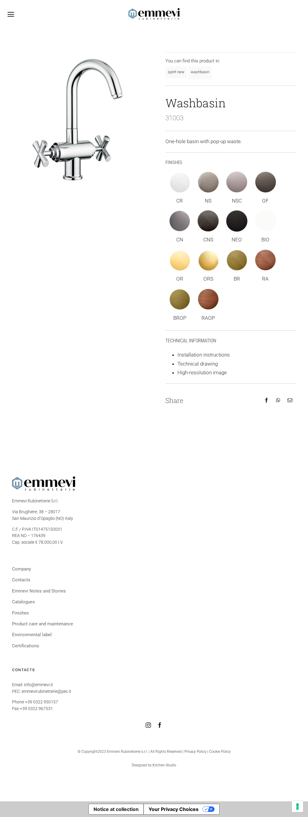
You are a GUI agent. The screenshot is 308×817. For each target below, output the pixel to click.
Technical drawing (197, 364)
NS (208, 201)
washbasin (200, 72)
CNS (208, 240)
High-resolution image (202, 372)
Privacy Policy (195, 751)
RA (265, 279)
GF (265, 201)
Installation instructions (203, 355)
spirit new (176, 72)
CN (179, 240)
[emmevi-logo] (154, 11)
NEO (237, 240)
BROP (179, 318)
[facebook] (159, 725)
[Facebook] (266, 400)
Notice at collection (116, 809)
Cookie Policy (220, 751)
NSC (237, 201)
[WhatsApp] (278, 400)
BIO (265, 240)
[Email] (290, 400)
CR (179, 201)
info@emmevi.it (38, 684)
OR (179, 279)
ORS (208, 279)
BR (237, 279)
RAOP (208, 318)
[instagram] (148, 725)
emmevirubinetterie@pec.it (46, 691)
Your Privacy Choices (174, 809)
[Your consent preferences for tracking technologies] (297, 806)
